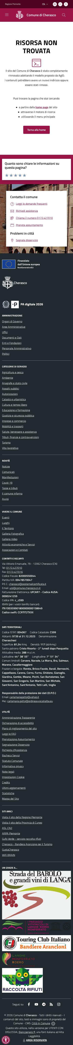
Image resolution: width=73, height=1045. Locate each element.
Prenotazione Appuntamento (18, 739)
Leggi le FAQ (9, 734)
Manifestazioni (10, 477)
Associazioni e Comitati (15, 550)
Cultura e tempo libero (14, 405)
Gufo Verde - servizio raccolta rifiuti (21, 839)
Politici (5, 354)
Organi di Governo (12, 321)
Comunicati (8, 472)
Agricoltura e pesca (12, 372)
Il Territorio (8, 528)
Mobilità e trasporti (12, 426)
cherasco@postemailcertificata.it (27, 584)
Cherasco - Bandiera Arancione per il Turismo (27, 844)
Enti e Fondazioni (11, 343)
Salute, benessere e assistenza (19, 432)
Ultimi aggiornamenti (14, 788)
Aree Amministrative (13, 327)
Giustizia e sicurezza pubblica (18, 415)
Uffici (5, 332)
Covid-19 (7, 483)
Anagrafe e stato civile (14, 383)
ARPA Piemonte (11, 833)
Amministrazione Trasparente (18, 718)
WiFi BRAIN (8, 855)
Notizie (6, 466)
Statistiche (8, 793)
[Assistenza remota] (53, 1023)
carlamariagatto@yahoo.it (24, 697)
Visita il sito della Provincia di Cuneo (22, 823)
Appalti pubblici (10, 388)
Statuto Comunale (12, 761)
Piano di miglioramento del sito (19, 728)
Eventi (5, 517)
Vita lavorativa (10, 448)
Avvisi (5, 499)
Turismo (6, 442)
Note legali (8, 772)
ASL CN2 (7, 828)
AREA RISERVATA (36, 1040)
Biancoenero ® (27, 1032)
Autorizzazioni (10, 394)
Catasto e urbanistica (14, 399)
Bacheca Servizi (11, 755)
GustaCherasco (10, 850)
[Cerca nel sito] (64, 15)
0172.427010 (14, 568)
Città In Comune (41, 1023)
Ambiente (7, 378)
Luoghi (6, 523)
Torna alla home (36, 130)
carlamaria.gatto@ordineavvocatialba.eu (30, 701)
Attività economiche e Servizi (18, 544)
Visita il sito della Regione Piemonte (22, 817)
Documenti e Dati (12, 338)
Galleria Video (9, 539)
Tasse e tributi (10, 488)
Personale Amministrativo (16, 348)
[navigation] (7, 15)
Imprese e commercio (14, 421)
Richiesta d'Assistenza (14, 750)
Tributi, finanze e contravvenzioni (20, 437)
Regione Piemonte (13, 4)
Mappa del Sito (10, 799)
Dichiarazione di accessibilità (18, 723)
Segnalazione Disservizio (16, 745)
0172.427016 (15, 572)
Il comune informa (12, 493)
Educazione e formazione (16, 410)
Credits (6, 782)
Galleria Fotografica (13, 534)
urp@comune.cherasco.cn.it (25, 588)
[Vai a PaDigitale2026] (22, 304)
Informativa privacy (13, 766)
